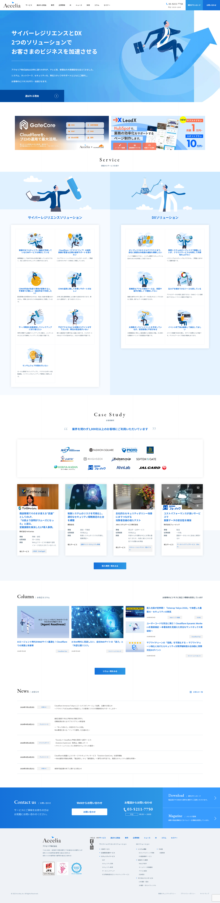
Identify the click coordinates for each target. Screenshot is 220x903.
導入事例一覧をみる (110, 565)
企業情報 (136, 838)
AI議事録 (162, 853)
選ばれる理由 (32, 96)
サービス (102, 838)
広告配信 (141, 874)
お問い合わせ (211, 5)
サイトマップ (204, 893)
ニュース (147, 838)
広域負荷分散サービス (108, 853)
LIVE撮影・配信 (143, 882)
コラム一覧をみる (110, 671)
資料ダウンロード (194, 5)
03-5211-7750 (176, 3)
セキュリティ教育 (107, 867)
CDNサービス (105, 849)
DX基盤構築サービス (145, 856)
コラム (163, 838)
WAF (103, 860)
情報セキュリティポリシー (167, 893)
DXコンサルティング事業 (146, 853)
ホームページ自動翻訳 (146, 867)
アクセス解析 (143, 871)
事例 (126, 838)
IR (156, 838)
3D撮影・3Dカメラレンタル (147, 885)
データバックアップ (108, 871)
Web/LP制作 (143, 863)
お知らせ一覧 (198, 692)
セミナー (174, 838)
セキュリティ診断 (107, 863)
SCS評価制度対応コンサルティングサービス (115, 874)
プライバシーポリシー (188, 893)
